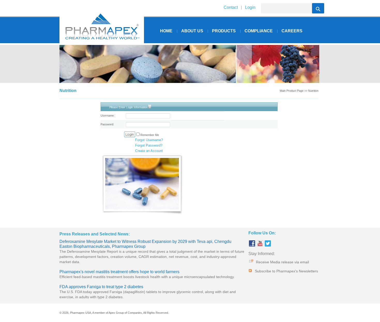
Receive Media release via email (282, 262)
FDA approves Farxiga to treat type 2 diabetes (101, 287)
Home (166, 31)
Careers (292, 31)
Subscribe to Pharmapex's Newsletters (286, 271)
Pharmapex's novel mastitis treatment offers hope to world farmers (119, 272)
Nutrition (313, 90)
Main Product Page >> (293, 90)
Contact (231, 7)
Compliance (259, 31)
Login (249, 7)
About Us (192, 31)
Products (224, 31)
